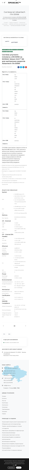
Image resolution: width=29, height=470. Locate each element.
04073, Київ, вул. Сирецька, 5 (11, 368)
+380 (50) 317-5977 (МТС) (9, 373)
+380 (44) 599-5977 (8, 380)
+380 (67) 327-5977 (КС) (9, 371)
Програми (4, 411)
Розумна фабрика (6, 448)
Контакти (4, 398)
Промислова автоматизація (8, 432)
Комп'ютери (5, 402)
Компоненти (5, 405)
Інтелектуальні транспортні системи (11, 435)
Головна (6, 22)
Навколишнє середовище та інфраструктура (13, 430)
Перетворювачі (6, 409)
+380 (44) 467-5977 (8, 378)
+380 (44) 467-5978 (8, 382)
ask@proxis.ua (7, 385)
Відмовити (11, 467)
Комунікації (4, 407)
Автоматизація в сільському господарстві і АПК (13, 446)
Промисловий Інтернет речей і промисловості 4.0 (14, 421)
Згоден (18, 467)
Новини (4, 413)
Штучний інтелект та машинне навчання (12, 450)
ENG (9, 334)
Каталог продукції (14, 22)
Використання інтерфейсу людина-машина (12, 443)
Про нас (4, 400)
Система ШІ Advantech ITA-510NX (18, 25)
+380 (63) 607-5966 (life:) (9, 375)
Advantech (9, 66)
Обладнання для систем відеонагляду (11, 424)
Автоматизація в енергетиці (8, 441)
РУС (4, 334)
